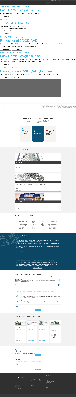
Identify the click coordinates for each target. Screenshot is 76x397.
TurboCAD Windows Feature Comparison (51, 377)
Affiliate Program (33, 379)
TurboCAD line (21, 240)
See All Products (38, 310)
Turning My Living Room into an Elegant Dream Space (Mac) (55, 328)
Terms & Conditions (35, 395)
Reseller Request (33, 384)
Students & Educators (33, 381)
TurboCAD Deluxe (46, 246)
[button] (59, 0)
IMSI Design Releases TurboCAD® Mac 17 (31, 327)
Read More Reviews (37, 267)
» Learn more (28, 281)
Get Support (37, 369)
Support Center (48, 387)
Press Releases (32, 340)
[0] (59, 3)
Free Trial (17, 49)
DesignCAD (20, 182)
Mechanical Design (48, 382)
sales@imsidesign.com (53, 0)
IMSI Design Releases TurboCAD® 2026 (42, 327)
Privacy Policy (31, 395)
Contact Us (32, 385)
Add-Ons (40, 381)
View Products (18, 167)
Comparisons (17, 110)
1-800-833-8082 (38, 355)
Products (5, 110)
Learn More (6, 16)
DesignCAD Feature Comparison (50, 380)
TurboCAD (20, 162)
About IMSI (32, 378)
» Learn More (33, 297)
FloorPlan (20, 201)
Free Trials (29, 110)
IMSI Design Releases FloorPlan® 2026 (19, 327)
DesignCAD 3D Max (42, 243)
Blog (19, 340)
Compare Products (18, 170)
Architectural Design (48, 383)
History (32, 380)
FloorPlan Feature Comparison (50, 381)
